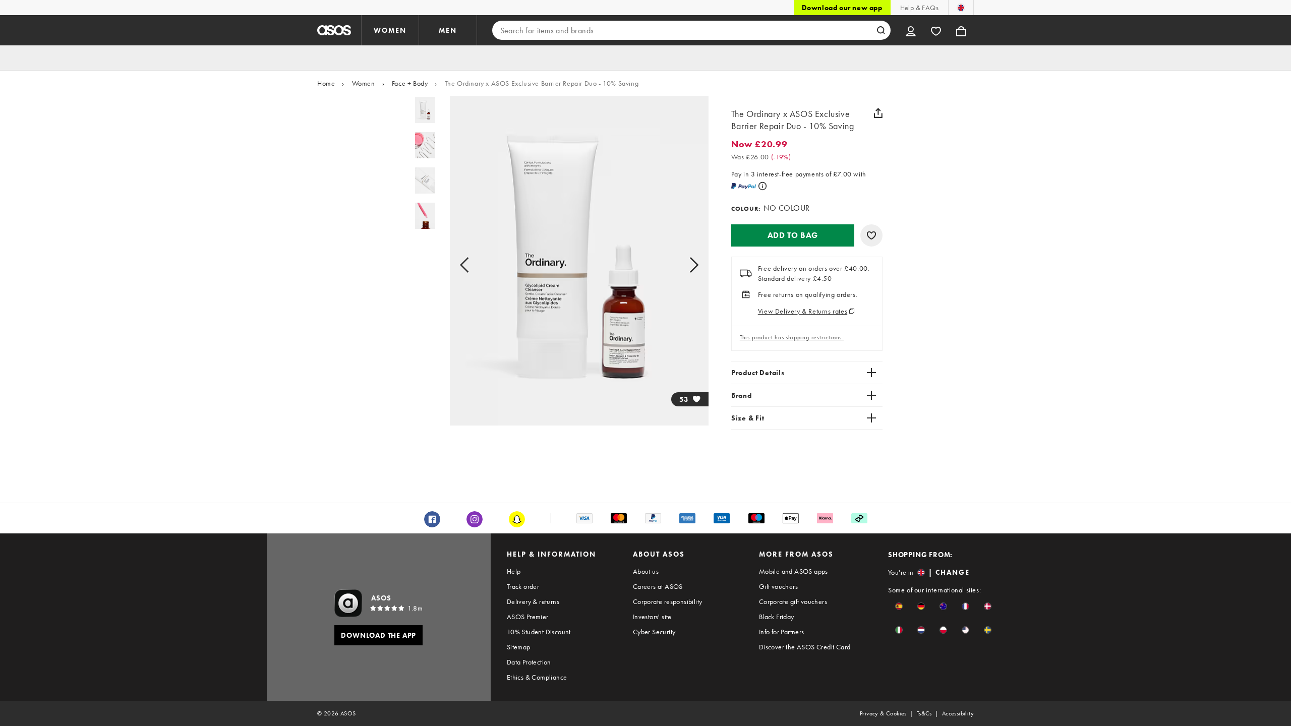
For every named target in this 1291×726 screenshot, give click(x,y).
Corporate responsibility (667, 601)
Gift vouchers (778, 586)
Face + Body (410, 83)
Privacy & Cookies (883, 713)
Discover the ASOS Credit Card (805, 646)
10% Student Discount (539, 631)
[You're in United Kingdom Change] (961, 7)
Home (326, 83)
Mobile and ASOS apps (793, 571)
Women (363, 83)
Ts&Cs (924, 713)
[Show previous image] (476, 264)
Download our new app (842, 7)
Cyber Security (654, 631)
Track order (523, 586)
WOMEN (390, 30)
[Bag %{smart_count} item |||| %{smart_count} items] (961, 30)
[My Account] (910, 30)
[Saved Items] (936, 30)
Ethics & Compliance (537, 677)
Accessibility (958, 713)
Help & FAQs (919, 7)
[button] (792, 235)
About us (646, 571)
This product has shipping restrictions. (792, 337)
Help (514, 571)
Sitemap (519, 646)
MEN (448, 30)
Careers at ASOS (658, 586)
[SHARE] (878, 113)
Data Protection (529, 662)
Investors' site (652, 616)
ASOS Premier (528, 616)
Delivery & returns (533, 601)
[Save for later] (871, 235)
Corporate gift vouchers (793, 601)
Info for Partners (781, 631)
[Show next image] (683, 264)
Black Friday (776, 616)
